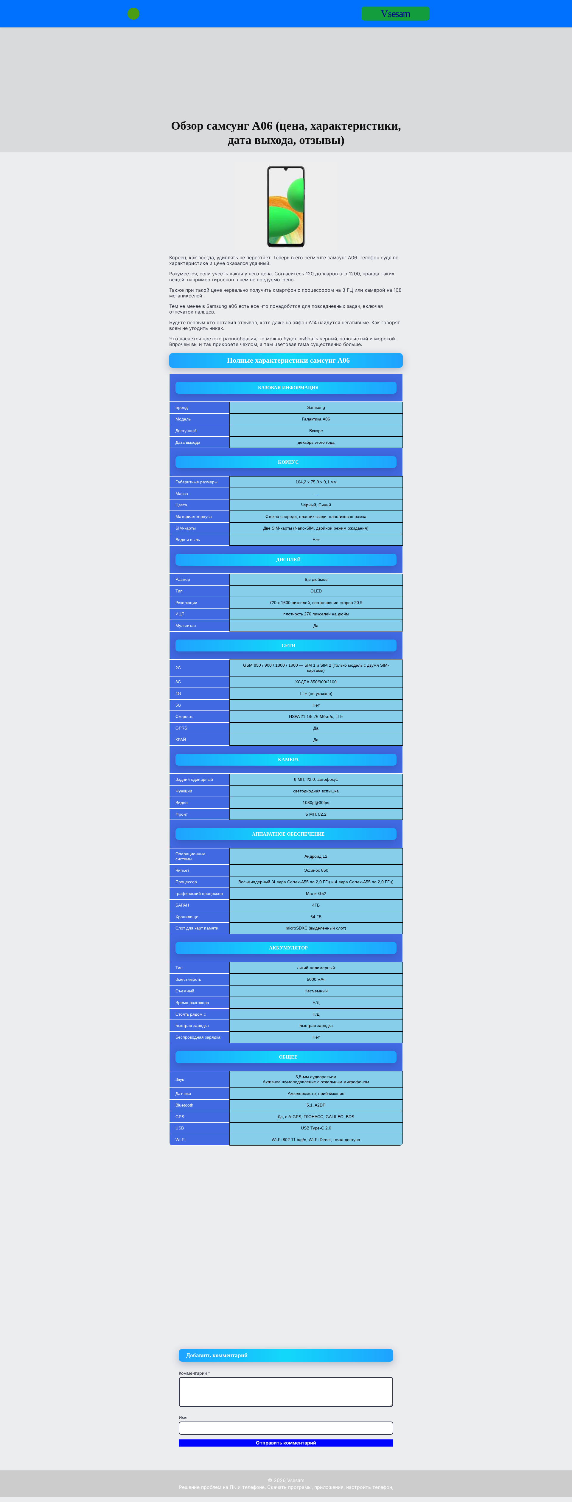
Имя (183, 1417)
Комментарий (194, 1373)
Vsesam (395, 13)
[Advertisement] (286, 74)
